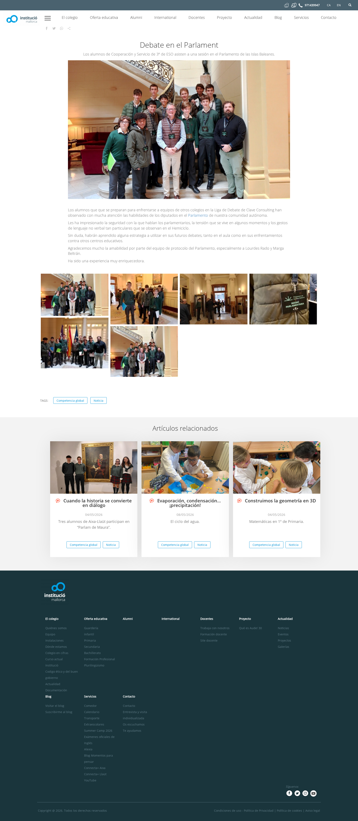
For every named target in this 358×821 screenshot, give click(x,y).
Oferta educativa (104, 17)
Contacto (328, 17)
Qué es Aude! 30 (250, 628)
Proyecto (224, 17)
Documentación (56, 690)
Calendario (91, 712)
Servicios (301, 17)
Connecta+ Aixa (94, 768)
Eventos (283, 634)
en (339, 5)
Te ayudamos (132, 731)
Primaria (90, 640)
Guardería (91, 628)
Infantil (89, 634)
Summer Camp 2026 (98, 731)
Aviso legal (312, 811)
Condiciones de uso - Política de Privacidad (243, 811)
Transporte (91, 718)
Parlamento (198, 215)
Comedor (90, 706)
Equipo (50, 634)
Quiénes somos (56, 628)
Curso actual (54, 659)
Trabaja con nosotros (215, 628)
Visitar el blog (54, 706)
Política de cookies (289, 811)
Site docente (209, 640)
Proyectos (284, 640)
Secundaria (92, 647)
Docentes (197, 17)
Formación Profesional (99, 659)
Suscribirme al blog (58, 712)
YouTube (90, 780)
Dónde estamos (56, 647)
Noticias (283, 628)
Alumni (136, 17)
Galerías (283, 647)
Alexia (88, 749)
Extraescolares (94, 724)
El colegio (70, 17)
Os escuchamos (134, 724)
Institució (51, 665)
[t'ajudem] (286, 5)
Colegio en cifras (56, 653)
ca (329, 5)
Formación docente (213, 634)
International (165, 17)
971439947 (312, 5)
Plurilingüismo (94, 665)
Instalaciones (54, 640)
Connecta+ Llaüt (95, 774)
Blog (278, 17)
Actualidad (253, 17)
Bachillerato (92, 653)
